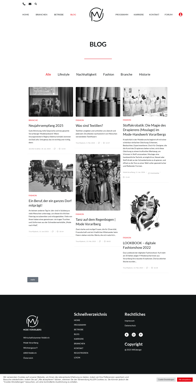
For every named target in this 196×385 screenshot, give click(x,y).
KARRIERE (139, 14)
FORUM (169, 14)
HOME (25, 14)
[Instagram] (134, 335)
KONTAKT (154, 14)
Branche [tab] (126, 74)
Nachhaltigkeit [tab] (86, 74)
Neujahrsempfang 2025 (46, 125)
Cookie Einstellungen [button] (166, 379)
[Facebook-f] (127, 335)
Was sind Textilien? (89, 125)
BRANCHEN (41, 14)
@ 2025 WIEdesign (133, 349)
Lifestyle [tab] (64, 74)
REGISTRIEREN (81, 353)
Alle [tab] (48, 74)
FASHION (80, 120)
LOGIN (77, 357)
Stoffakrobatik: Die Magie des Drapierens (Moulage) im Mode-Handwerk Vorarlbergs (144, 129)
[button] (35, 4)
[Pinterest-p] (141, 335)
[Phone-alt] (24, 4)
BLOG (73, 14)
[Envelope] (30, 4)
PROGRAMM (121, 14)
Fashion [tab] (108, 74)
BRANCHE (33, 120)
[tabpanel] (98, 184)
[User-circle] (180, 14)
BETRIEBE (59, 14)
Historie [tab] (144, 74)
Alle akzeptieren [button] (185, 379)
